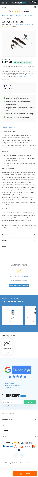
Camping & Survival (13, 15)
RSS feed (30, 463)
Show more (22, 76)
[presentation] (6, 43)
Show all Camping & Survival (24, 24)
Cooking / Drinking (27, 15)
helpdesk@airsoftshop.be (11, 385)
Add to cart (26, 473)
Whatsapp (8, 387)
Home (4, 15)
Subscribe (30, 402)
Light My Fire (9, 24)
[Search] (35, 7)
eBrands (24, 463)
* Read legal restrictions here (10, 406)
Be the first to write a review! (19, 285)
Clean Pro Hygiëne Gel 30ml (12, 318)
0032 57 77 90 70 (9, 384)
